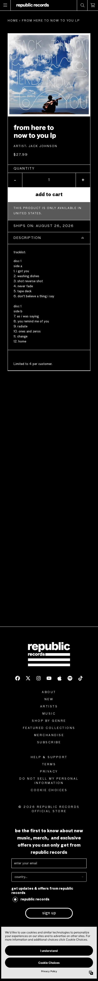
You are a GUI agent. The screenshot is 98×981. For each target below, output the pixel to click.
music (49, 713)
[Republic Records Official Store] (32, 5)
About (49, 692)
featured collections (49, 728)
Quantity (24, 168)
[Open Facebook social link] (17, 678)
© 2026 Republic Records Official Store (49, 809)
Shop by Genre (49, 721)
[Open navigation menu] (5, 5)
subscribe (49, 742)
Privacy (49, 771)
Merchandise (49, 735)
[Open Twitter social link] (28, 678)
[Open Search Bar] (82, 5)
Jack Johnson (43, 146)
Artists (49, 706)
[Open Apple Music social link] (59, 678)
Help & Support (49, 757)
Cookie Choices (49, 790)
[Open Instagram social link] (38, 678)
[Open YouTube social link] (49, 678)
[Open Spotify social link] (70, 678)
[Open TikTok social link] (80, 678)
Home (13, 20)
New (49, 699)
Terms (49, 764)
